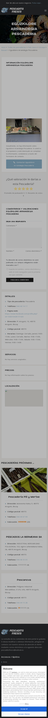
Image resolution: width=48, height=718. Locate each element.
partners (14, 672)
